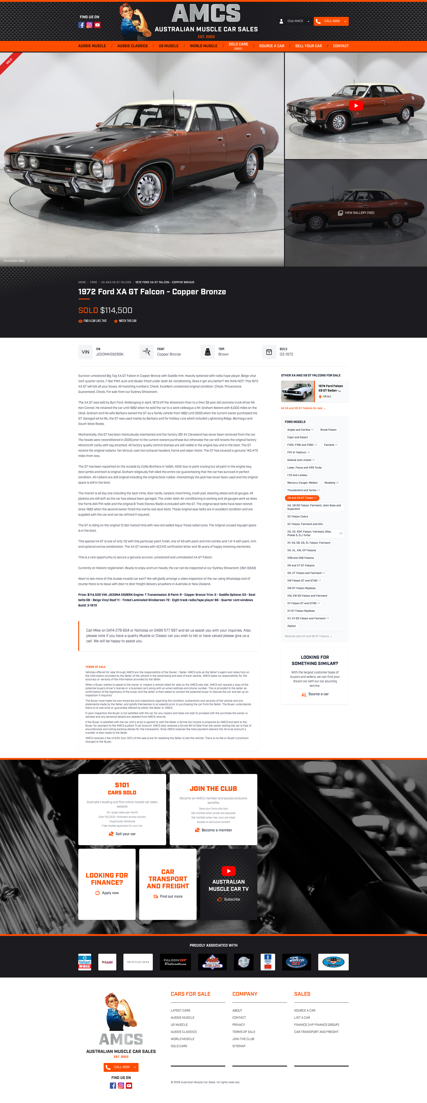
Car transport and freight (316, 1032)
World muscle (204, 46)
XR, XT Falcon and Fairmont (306, 573)
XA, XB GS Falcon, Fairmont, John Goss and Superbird (314, 507)
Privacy (238, 1025)
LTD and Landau (297, 475)
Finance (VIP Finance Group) (316, 1025)
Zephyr (291, 626)
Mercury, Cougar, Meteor (302, 483)
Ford (93, 282)
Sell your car (308, 46)
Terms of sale (243, 1032)
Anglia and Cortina (300, 430)
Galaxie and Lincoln (301, 460)
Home (82, 282)
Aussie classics (132, 46)
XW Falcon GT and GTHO (304, 581)
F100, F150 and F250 (302, 445)
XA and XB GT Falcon (116, 282)
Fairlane (331, 445)
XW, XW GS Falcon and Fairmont (307, 596)
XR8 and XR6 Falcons (300, 558)
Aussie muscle (92, 46)
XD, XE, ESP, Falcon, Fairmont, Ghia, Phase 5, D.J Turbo (314, 534)
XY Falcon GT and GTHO (303, 603)
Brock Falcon (328, 430)
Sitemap (239, 1046)
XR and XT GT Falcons (300, 565)
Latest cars (180, 1010)
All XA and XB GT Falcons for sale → (303, 408)
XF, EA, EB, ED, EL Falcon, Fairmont (308, 543)
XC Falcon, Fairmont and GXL (305, 524)
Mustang (331, 483)
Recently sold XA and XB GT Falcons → (308, 636)
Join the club (243, 1039)
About (237, 1010)
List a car (302, 1018)
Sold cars (238, 46)
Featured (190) (14, 261)
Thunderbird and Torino (303, 490)
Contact (341, 46)
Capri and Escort (297, 437)
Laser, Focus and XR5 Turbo (304, 468)
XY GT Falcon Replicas (301, 611)
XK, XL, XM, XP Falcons (301, 550)
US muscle (169, 46)
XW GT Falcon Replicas (301, 588)
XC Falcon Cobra (297, 516)
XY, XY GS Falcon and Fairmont (308, 618)
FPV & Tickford (298, 452)
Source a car (271, 46)
